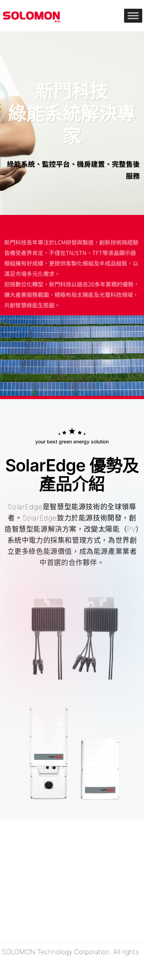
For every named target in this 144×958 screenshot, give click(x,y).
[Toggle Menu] (133, 15)
